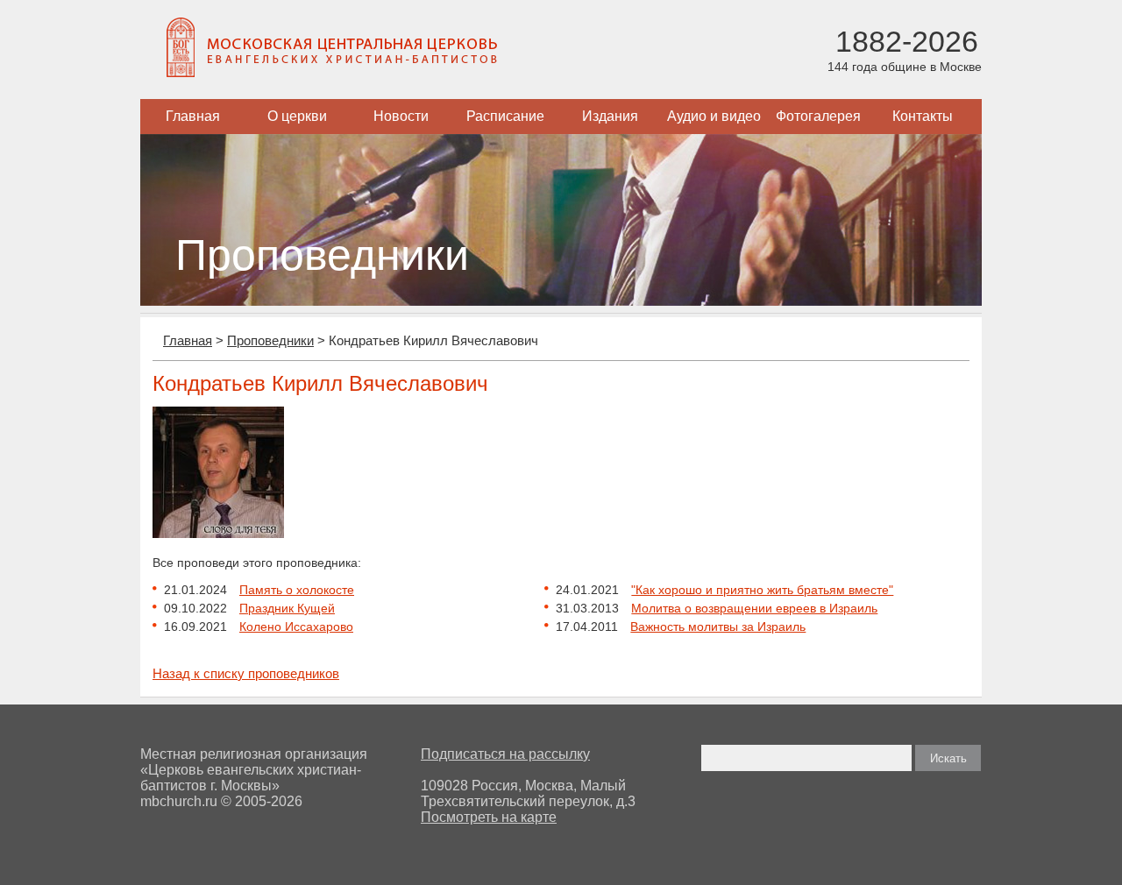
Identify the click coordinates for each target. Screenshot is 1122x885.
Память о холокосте (296, 590)
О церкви (297, 116)
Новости (401, 116)
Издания (610, 116)
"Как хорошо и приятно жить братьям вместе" (762, 590)
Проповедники (270, 340)
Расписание (505, 116)
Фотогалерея (818, 116)
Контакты (922, 116)
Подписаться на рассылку (505, 754)
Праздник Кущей (287, 608)
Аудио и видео (714, 116)
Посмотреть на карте (489, 817)
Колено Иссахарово (296, 627)
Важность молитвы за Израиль (718, 627)
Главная (193, 116)
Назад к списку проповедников (246, 673)
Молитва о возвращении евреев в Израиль (754, 608)
